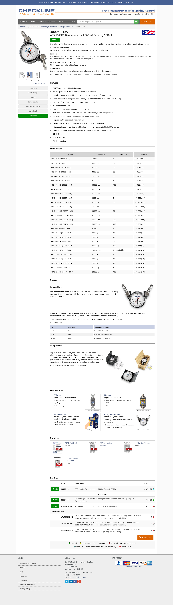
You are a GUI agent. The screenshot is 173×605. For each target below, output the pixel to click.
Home (33, 21)
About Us (23, 576)
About (61, 21)
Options (33, 97)
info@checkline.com (78, 577)
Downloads (33, 111)
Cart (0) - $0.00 (147, 21)
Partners (23, 567)
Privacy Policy (25, 588)
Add (56, 489)
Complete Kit (33, 102)
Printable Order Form (133, 566)
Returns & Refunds (27, 584)
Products (23, 21)
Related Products (33, 106)
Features (33, 88)
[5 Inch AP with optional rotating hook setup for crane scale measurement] (37, 75)
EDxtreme (108, 395)
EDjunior (57, 395)
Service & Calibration (47, 21)
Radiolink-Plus (60, 414)
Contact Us (71, 21)
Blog (21, 572)
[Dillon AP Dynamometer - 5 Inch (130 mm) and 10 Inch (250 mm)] (23, 75)
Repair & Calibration (28, 563)
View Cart (146, 537)
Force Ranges (33, 93)
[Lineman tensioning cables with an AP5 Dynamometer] (30, 75)
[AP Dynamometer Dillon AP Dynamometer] (33, 50)
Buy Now (33, 115)
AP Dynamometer (112, 414)
